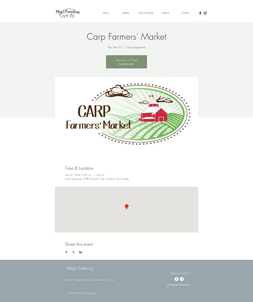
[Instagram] (205, 13)
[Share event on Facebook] (66, 252)
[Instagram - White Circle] (182, 279)
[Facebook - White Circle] (176, 279)
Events (86, 279)
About (68, 279)
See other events (126, 63)
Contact (111, 279)
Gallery (77, 279)
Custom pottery (98, 279)
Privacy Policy (91, 293)
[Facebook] (200, 13)
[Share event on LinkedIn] (80, 252)
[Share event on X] (73, 252)
